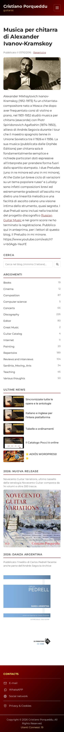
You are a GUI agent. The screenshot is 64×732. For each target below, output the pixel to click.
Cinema (8, 289)
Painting (8, 346)
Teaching (9, 372)
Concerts (9, 308)
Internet (8, 340)
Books (7, 282)
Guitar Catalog (12, 333)
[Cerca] (57, 264)
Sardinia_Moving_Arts (17, 365)
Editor (7, 320)
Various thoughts (14, 378)
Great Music (11, 327)
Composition (11, 295)
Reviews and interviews (18, 359)
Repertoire (39, 52)
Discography (11, 314)
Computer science (15, 301)
